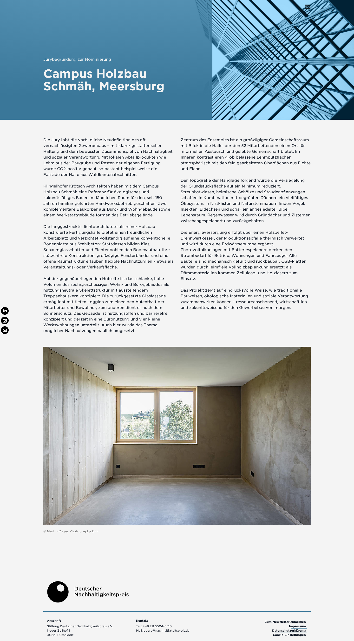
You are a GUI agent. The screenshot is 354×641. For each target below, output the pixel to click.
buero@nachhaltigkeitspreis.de (167, 630)
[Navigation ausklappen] (307, 5)
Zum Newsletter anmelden (285, 622)
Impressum (297, 626)
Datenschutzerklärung (289, 630)
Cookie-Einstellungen (289, 635)
